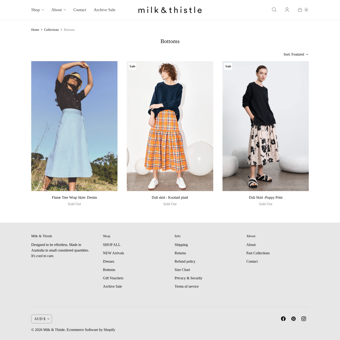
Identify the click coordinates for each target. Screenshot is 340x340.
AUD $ (39, 319)
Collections (51, 29)
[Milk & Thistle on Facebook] (283, 319)
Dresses (108, 261)
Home (35, 29)
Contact (79, 9)
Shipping (181, 245)
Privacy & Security (188, 278)
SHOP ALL (112, 245)
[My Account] (287, 9)
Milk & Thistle (54, 330)
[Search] (274, 9)
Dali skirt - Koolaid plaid (170, 197)
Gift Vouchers (113, 278)
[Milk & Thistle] (170, 10)
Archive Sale (104, 9)
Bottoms (109, 270)
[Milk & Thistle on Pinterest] (293, 319)
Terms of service (187, 286)
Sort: (294, 54)
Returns (180, 253)
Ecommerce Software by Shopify (91, 330)
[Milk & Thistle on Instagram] (304, 319)
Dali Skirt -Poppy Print (265, 197)
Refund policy (185, 261)
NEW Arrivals (113, 253)
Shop (35, 9)
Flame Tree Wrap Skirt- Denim (74, 197)
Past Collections (258, 253)
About (56, 9)
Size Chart (182, 270)
